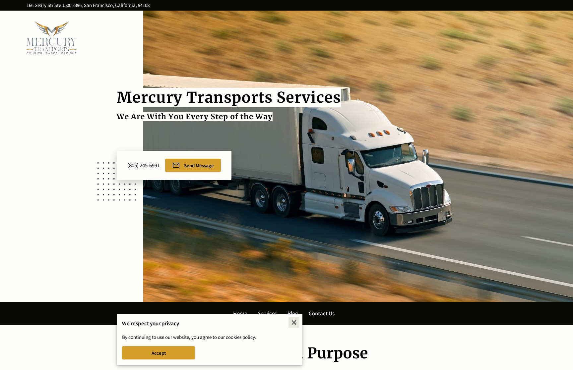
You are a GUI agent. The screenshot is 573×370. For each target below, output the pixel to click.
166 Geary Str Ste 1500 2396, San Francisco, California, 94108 (88, 5)
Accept (159, 353)
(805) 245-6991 (143, 165)
